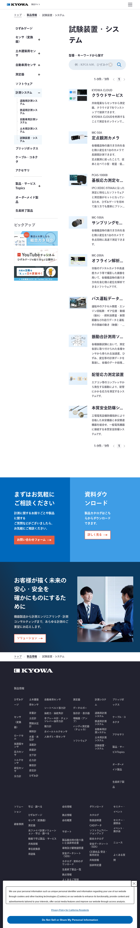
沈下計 (32, 755)
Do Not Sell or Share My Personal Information (70, 919)
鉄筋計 (32, 749)
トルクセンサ (18, 762)
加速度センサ (19, 745)
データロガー (80, 708)
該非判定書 (95, 865)
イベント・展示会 (119, 830)
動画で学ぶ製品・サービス (42, 838)
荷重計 (32, 713)
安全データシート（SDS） (71, 855)
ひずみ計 (33, 775)
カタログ (94, 815)
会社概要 (67, 820)
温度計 (32, 744)
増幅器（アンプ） (80, 720)
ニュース (118, 842)
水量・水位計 (34, 738)
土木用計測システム (101, 739)
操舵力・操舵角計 (53, 713)
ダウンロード (97, 807)
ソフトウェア (80, 741)
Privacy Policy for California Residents (70, 910)
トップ (18, 15)
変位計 (32, 770)
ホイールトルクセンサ (55, 731)
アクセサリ (118, 734)
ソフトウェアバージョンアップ (99, 832)
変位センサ (19, 770)
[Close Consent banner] (134, 883)
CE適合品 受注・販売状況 (99, 853)
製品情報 (32, 15)
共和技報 (33, 843)
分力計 (17, 776)
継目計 (32, 765)
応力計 (32, 760)
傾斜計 (32, 731)
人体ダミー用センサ (54, 736)
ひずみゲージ (35, 815)
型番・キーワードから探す (86, 56)
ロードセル (19, 737)
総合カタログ (97, 838)
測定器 (31, 825)
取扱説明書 (95, 820)
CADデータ (96, 825)
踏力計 (47, 726)
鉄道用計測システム (101, 723)
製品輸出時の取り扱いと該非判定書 (72, 842)
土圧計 (32, 718)
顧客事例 (19, 824)
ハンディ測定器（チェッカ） (81, 728)
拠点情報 (67, 815)
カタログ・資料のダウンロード (72, 863)
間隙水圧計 (34, 725)
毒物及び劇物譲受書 (72, 848)
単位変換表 (34, 848)
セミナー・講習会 (119, 822)
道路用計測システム (101, 715)
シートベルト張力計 (55, 708)
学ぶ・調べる (35, 807)
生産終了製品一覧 (71, 869)
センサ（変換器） (37, 820)
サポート (67, 831)
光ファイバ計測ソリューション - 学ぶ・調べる (42, 832)
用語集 (31, 854)
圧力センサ (19, 753)
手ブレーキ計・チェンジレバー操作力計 (56, 720)
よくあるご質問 (70, 879)
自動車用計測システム (101, 731)
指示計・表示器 (81, 713)
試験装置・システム (101, 747)
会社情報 (67, 807)
